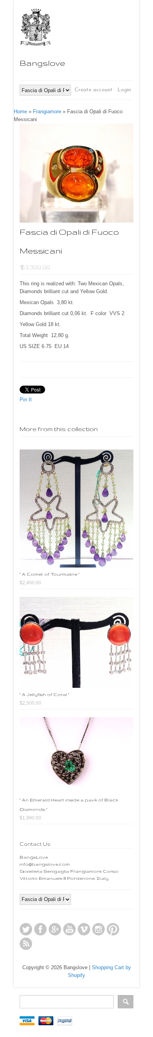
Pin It (26, 399)
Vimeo (84, 929)
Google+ (55, 929)
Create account (94, 90)
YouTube (69, 929)
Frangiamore (47, 111)
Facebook (40, 929)
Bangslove (42, 62)
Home (20, 111)
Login (124, 90)
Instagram (98, 929)
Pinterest (113, 929)
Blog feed (26, 943)
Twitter (26, 929)
